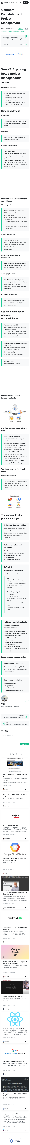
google (22, 31)
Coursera (4, 31)
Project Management (14, 31)
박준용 (2, 28)
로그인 (25, 2)
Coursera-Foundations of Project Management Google (12, 38)
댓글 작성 (24, 744)
